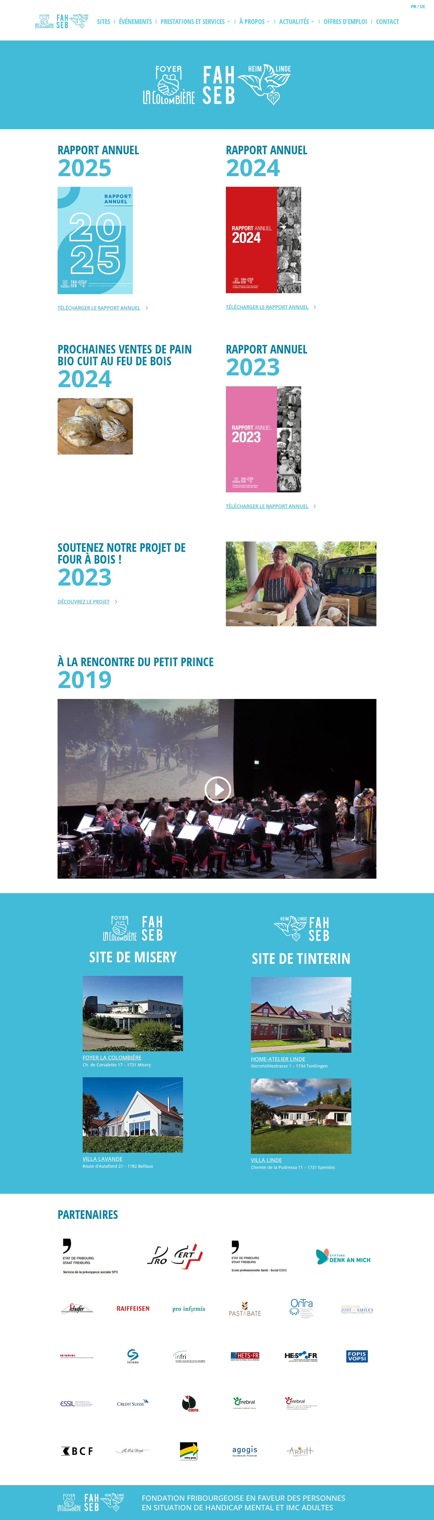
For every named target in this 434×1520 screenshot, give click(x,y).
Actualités (294, 21)
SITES (103, 21)
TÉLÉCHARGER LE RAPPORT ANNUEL (99, 308)
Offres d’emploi (345, 21)
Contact (387, 21)
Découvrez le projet (84, 601)
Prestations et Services (193, 21)
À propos (252, 21)
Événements (135, 21)
